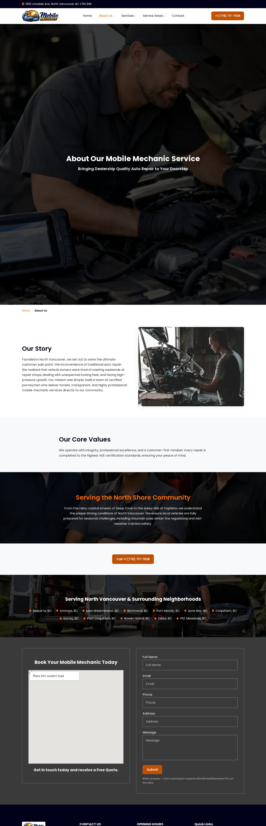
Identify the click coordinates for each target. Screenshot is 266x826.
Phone (147, 694)
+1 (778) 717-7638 (227, 16)
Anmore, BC (69, 611)
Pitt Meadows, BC (193, 618)
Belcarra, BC (42, 611)
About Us (105, 16)
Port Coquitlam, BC (101, 618)
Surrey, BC (71, 618)
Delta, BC (165, 618)
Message (149, 732)
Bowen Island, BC (137, 618)
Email (147, 676)
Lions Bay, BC (197, 611)
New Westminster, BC (102, 611)
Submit (152, 770)
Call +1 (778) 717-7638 (133, 559)
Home (87, 16)
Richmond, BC (137, 611)
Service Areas (153, 16)
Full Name (150, 657)
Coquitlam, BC (226, 611)
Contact (178, 16)
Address (149, 713)
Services (128, 16)
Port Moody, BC (168, 611)
